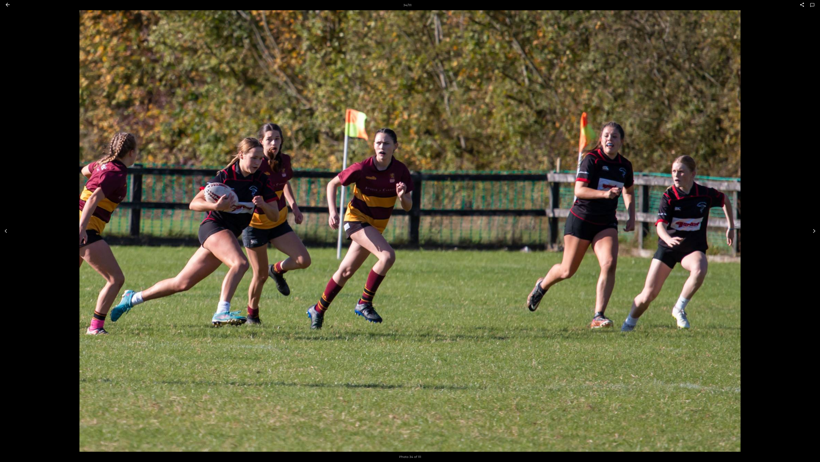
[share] (802, 5)
